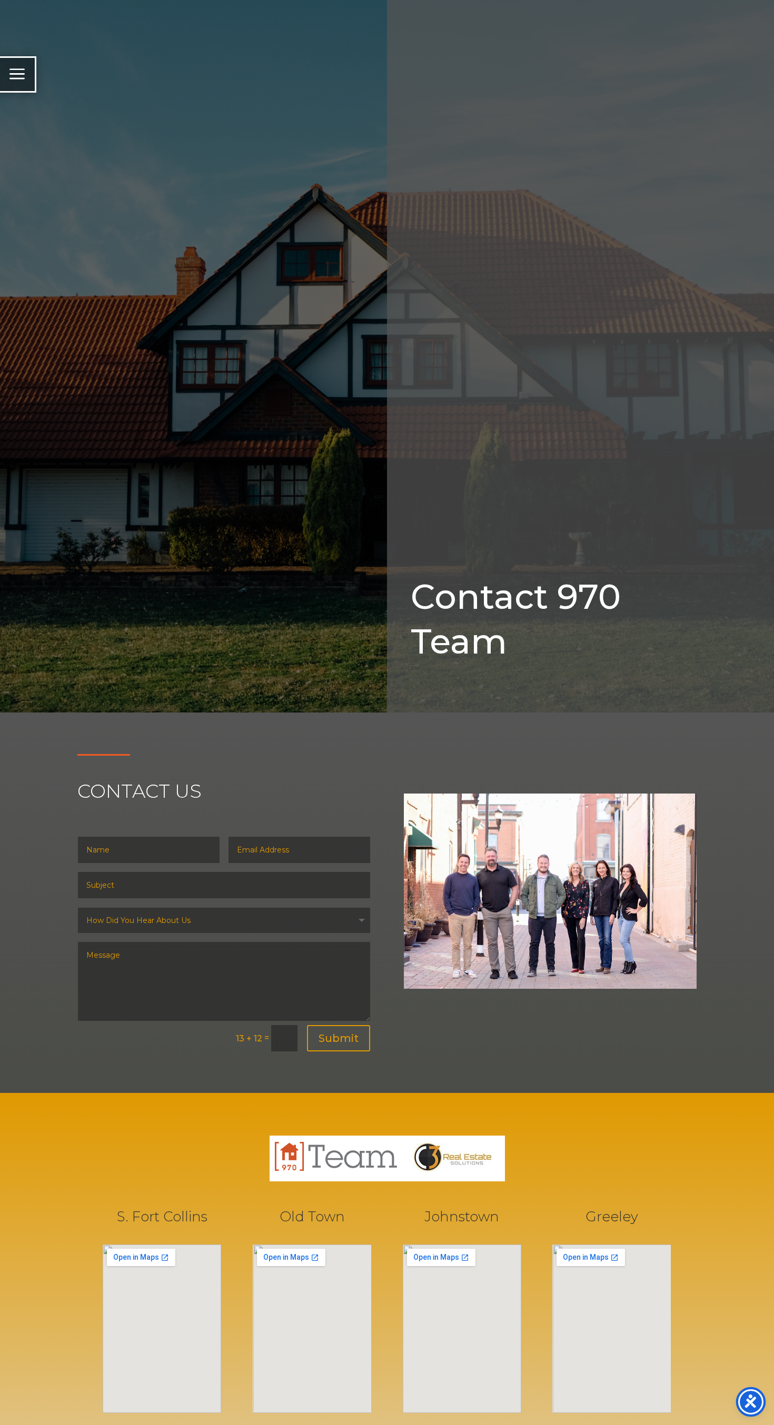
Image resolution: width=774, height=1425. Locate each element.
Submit (339, 1038)
